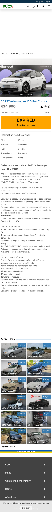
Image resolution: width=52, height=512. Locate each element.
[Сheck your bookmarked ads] (38, 6)
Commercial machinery (18, 480)
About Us (10, 497)
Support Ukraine (26, 451)
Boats (8, 488)
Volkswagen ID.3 (28, 54)
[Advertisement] (26, 32)
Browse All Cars (8, 447)
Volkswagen (13, 54)
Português (39, 2)
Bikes (8, 472)
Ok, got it (26, 508)
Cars (3, 54)
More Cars (8, 339)
